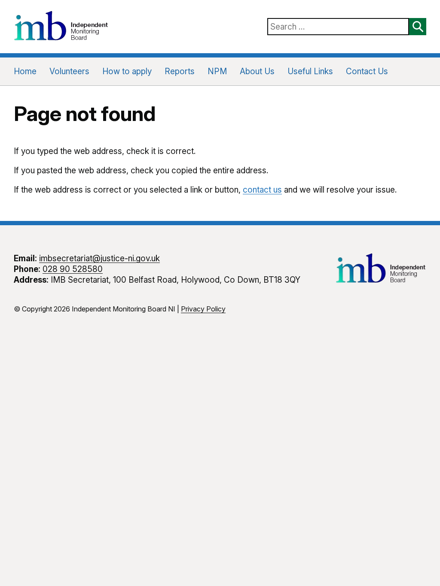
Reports (180, 71)
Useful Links (310, 71)
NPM (217, 71)
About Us (257, 71)
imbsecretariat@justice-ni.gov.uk (99, 258)
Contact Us (367, 71)
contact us (262, 190)
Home (25, 71)
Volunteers (69, 71)
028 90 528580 (73, 269)
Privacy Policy (203, 309)
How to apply (127, 71)
